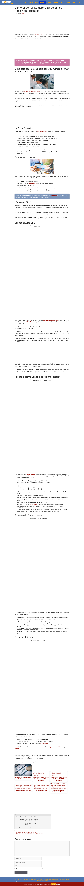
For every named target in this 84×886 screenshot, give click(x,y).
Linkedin (17, 748)
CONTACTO (56, 882)
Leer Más (58, 884)
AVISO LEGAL (41, 882)
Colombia (31, 2)
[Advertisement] (42, 24)
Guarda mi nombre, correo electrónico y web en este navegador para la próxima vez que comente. (41, 868)
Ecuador (49, 2)
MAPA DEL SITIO (48, 882)
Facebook (56, 747)
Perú (25, 2)
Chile (36, 2)
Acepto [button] (53, 884)
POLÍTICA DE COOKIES (32, 882)
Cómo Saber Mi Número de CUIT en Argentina (26, 832)
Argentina (42, 2)
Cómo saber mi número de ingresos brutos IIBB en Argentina (29, 833)
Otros (73, 2)
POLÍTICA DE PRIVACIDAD (20, 882)
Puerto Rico (55, 2)
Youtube (61, 747)
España (68, 2)
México (62, 2)
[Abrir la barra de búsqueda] (79, 2)
